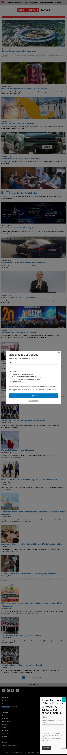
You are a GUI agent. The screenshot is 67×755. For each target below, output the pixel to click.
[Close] (59, 352)
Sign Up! (33, 396)
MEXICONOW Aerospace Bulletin (22, 374)
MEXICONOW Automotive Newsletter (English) (26, 377)
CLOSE (63, 699)
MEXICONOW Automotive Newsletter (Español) (26, 379)
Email (44, 723)
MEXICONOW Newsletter (20, 382)
